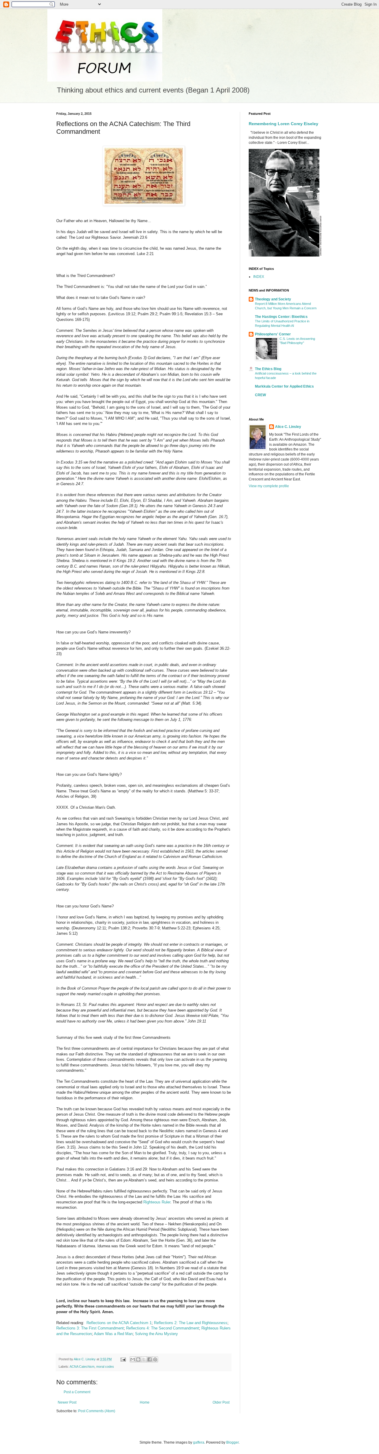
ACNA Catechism (82, 1366)
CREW (260, 395)
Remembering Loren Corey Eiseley (283, 123)
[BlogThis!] (138, 1359)
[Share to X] (144, 1359)
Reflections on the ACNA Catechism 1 (119, 1323)
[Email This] (133, 1359)
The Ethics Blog (268, 369)
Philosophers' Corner (273, 334)
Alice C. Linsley (288, 427)
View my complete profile (269, 486)
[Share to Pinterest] (155, 1359)
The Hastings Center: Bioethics (281, 317)
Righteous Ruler (156, 1202)
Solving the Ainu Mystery (156, 1334)
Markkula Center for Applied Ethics (284, 386)
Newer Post (67, 1402)
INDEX (258, 277)
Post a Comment (77, 1392)
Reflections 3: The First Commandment (90, 1328)
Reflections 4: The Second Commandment (162, 1328)
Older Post (221, 1402)
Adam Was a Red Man (113, 1334)
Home (145, 1402)
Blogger (232, 1442)
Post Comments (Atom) (96, 1411)
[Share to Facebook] (149, 1359)
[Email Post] (123, 1359)
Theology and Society (273, 299)
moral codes (105, 1366)
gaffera (198, 1442)
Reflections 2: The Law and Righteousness (190, 1323)
